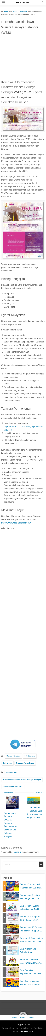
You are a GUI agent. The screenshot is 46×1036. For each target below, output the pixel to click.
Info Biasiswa (30, 756)
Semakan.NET (23, 2)
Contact (30, 1018)
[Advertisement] (23, 57)
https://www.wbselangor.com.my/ (16, 523)
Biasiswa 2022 (12, 772)
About (22, 1018)
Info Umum (7, 763)
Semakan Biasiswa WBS (12, 786)
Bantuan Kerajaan (13, 756)
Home (14, 1018)
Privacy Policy (23, 1025)
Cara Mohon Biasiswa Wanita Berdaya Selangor (22, 780)
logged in (17, 852)
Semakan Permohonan (25, 763)
